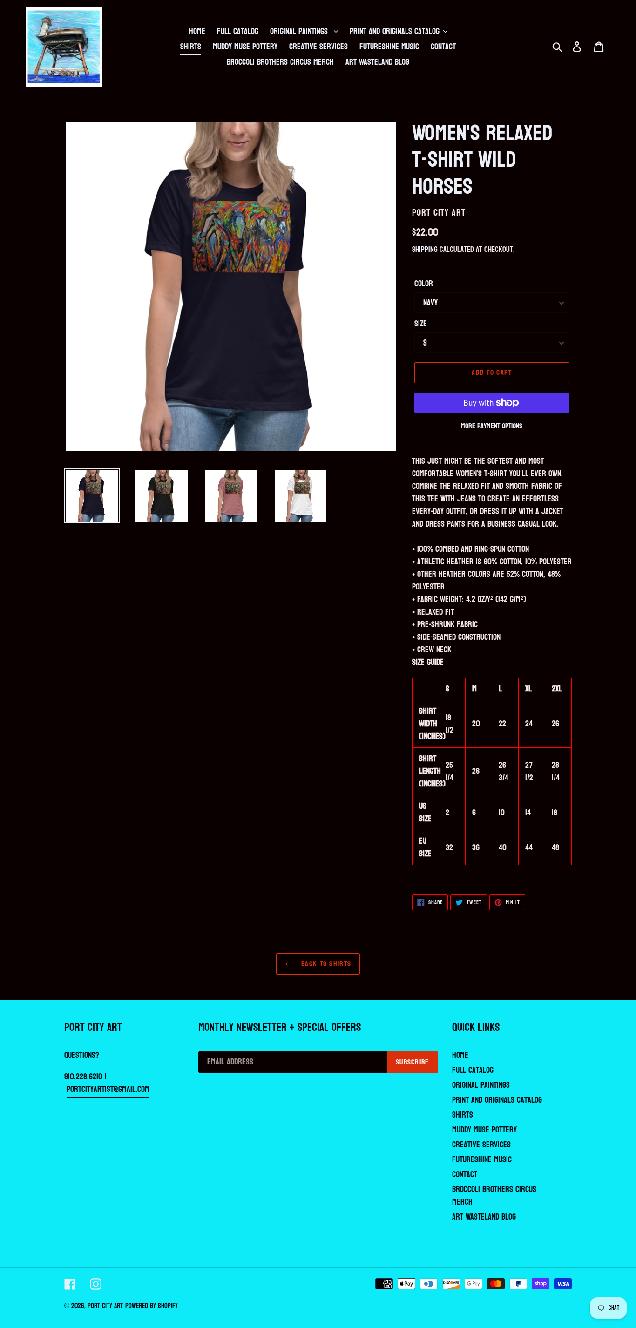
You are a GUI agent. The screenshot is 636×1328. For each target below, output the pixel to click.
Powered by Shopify (151, 1306)
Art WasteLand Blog (484, 1217)
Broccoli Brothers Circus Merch (494, 1196)
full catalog (473, 1070)
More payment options (491, 426)
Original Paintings (481, 1085)
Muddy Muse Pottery (484, 1130)
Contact (464, 1174)
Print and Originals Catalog (497, 1100)
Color (423, 284)
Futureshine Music (482, 1159)
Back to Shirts (325, 963)
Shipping (425, 249)
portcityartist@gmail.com (108, 1089)
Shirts (462, 1115)
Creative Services (481, 1144)
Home (460, 1055)
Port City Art (105, 1306)
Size (420, 324)
